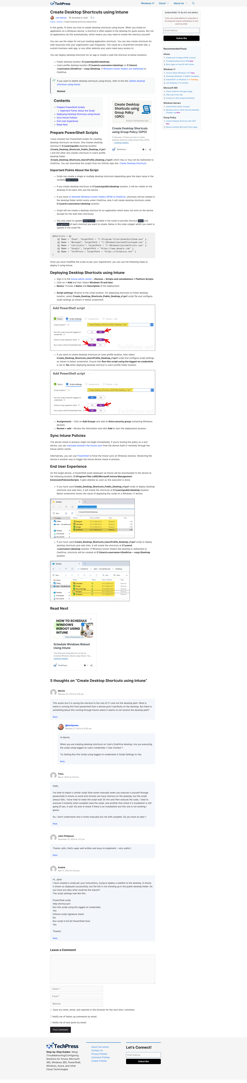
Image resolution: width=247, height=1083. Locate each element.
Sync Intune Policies (67, 117)
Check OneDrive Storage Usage (179, 91)
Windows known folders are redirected (123, 68)
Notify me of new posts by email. (69, 1022)
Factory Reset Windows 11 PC (178, 73)
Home (52, 22)
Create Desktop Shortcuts (133, 163)
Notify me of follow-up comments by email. (74, 1016)
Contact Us (97, 1050)
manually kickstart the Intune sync (84, 445)
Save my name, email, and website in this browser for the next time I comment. (94, 1009)
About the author (100, 1047)
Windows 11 (147, 3)
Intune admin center (81, 279)
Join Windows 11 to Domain (177, 83)
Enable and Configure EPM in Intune (181, 58)
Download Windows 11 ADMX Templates (182, 76)
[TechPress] (60, 3)
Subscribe (181, 38)
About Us (179, 3)
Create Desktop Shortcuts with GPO (181, 121)
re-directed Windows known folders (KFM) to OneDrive (97, 196)
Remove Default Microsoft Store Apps (181, 127)
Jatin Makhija (60, 18)
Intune (59, 22)
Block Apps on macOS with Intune (180, 64)
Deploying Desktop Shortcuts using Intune (78, 114)
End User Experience (67, 121)
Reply (55, 717)
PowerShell (83, 456)
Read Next (62, 124)
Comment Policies (100, 1057)
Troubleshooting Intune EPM (178, 61)
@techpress (72, 725)
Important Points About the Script (77, 110)
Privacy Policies (99, 1054)
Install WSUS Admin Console (177, 107)
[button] (193, 3)
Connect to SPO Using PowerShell (180, 98)
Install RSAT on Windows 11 (177, 80)
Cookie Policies (99, 1061)
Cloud (162, 3)
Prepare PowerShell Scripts (71, 107)
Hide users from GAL (174, 95)
